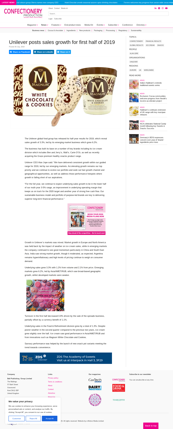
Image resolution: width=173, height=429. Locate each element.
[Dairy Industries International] (95, 389)
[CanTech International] (95, 381)
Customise (16, 419)
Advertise (51, 393)
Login (50, 19)
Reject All (33, 419)
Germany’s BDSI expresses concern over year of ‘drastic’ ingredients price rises (152, 139)
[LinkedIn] (155, 8)
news (142, 80)
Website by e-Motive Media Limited (91, 421)
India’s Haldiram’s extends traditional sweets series (151, 84)
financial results (153, 41)
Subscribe (58, 19)
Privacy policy (53, 378)
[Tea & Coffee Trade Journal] (118, 401)
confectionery (136, 41)
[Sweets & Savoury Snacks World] (95, 405)
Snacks (160, 45)
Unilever (134, 62)
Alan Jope (134, 53)
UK (140, 70)
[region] (33, 410)
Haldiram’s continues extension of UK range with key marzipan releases (153, 112)
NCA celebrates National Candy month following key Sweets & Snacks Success (153, 126)
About (51, 8)
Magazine (51, 397)
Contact (57, 8)
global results (136, 45)
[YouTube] (166, 8)
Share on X (65, 52)
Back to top (151, 425)
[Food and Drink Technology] (118, 391)
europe (133, 70)
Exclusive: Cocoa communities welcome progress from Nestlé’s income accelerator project (153, 98)
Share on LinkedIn (44, 52)
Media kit (64, 8)
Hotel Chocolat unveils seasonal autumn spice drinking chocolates (91, 3)
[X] (159, 8)
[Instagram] (163, 8)
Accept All (49, 419)
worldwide (149, 70)
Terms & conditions (55, 382)
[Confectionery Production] (118, 381)
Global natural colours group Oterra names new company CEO (33, 3)
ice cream (150, 45)
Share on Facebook (21, 52)
